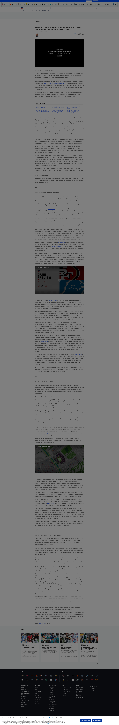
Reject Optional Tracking (85, 720)
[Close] (117, 720)
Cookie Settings (48, 723)
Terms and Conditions (50, 717)
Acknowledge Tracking (97, 720)
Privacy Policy (23, 718)
